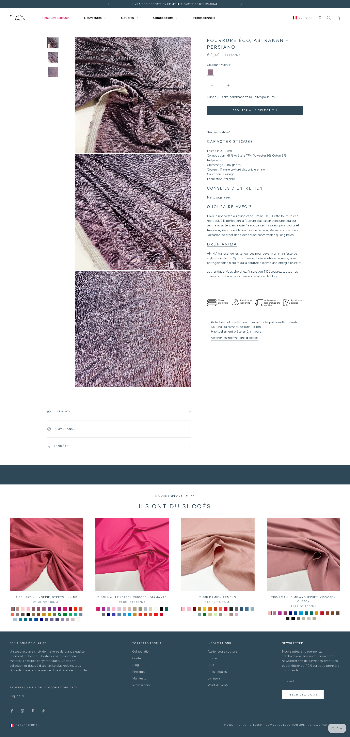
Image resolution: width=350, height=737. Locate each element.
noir (264, 170)
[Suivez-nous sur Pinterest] (33, 711)
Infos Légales (217, 672)
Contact (138, 658)
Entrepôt (138, 672)
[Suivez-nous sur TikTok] (43, 711)
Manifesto (139, 678)
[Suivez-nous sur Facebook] (12, 711)
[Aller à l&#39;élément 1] (53, 42)
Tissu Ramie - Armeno (217, 597)
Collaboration (141, 651)
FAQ (211, 665)
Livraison (214, 678)
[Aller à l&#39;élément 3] (53, 72)
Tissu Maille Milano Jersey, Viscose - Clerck (303, 599)
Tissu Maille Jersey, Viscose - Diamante (132, 597)
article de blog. (267, 276)
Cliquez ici (17, 696)
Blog (135, 665)
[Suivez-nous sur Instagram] (22, 711)
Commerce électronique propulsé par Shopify (303, 724)
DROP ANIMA (222, 244)
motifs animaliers (276, 258)
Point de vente (218, 685)
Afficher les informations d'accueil (234, 338)
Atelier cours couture (222, 651)
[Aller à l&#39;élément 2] (53, 57)
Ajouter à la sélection (255, 110)
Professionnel (142, 685)
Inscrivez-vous (303, 694)
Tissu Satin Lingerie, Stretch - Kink (46, 597)
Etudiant (214, 658)
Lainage (229, 174)
